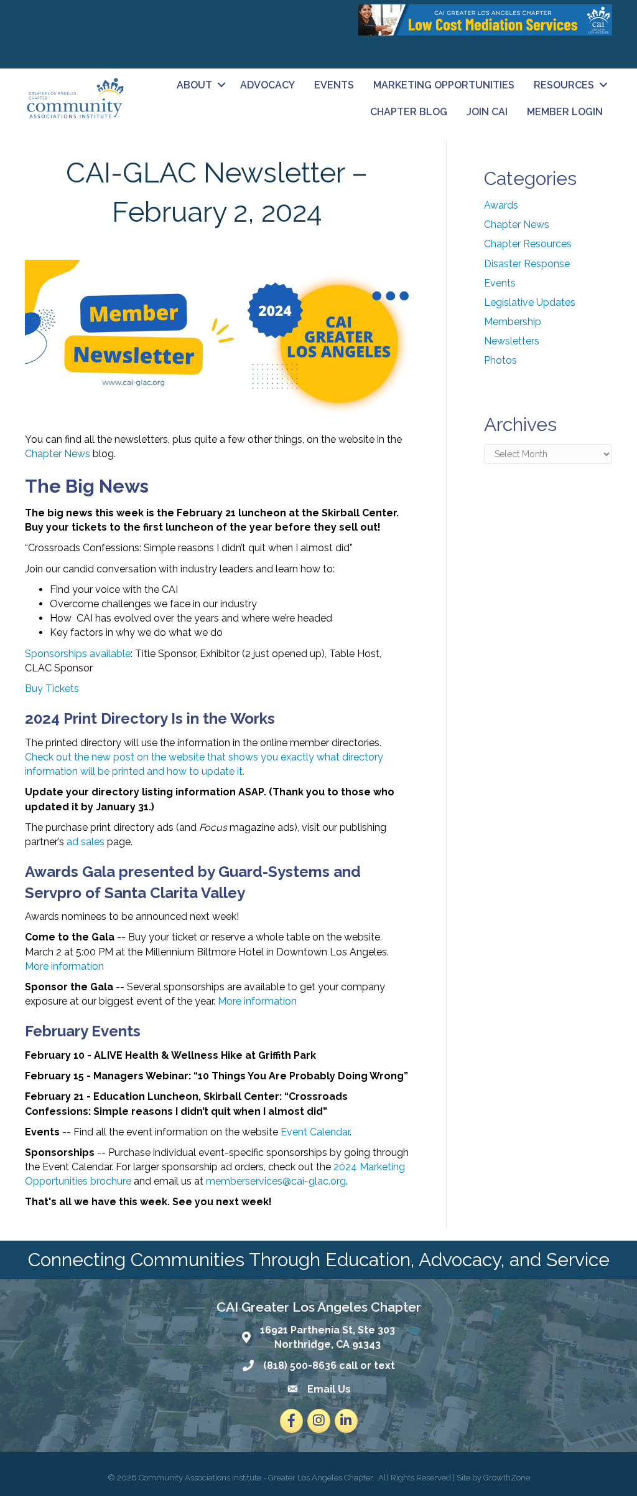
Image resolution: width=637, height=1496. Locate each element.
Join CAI (487, 112)
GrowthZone (506, 1477)
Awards (501, 205)
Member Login (565, 112)
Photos (500, 360)
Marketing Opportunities (443, 85)
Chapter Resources (528, 244)
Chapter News (516, 224)
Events (334, 85)
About (194, 85)
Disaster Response (527, 264)
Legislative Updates (529, 302)
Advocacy (267, 85)
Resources (564, 85)
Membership (512, 322)
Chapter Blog (408, 112)
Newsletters (511, 341)
